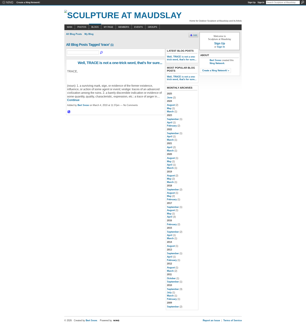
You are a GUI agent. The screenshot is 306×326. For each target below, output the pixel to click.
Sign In (260, 2)
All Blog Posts (74, 34)
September (173, 119)
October (171, 278)
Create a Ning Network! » (215, 70)
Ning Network (217, 63)
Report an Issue (211, 320)
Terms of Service (232, 320)
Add (195, 35)
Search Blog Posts (101, 52)
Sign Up (252, 2)
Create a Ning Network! (28, 2)
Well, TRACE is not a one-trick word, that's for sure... (120, 63)
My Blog (89, 34)
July (169, 292)
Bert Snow (83, 105)
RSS (69, 112)
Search (302, 2)
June (169, 97)
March (170, 111)
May (169, 108)
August (171, 105)
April (169, 122)
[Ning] (7, 2)
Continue (73, 100)
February (172, 125)
